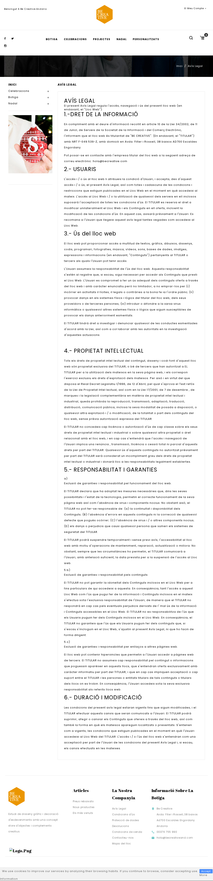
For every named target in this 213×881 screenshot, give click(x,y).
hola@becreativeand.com (175, 837)
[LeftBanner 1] (30, 144)
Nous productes (84, 807)
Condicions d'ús (123, 814)
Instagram (7, 46)
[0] (202, 38)
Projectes (101, 39)
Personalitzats (146, 39)
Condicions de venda (127, 832)
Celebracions (75, 39)
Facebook (7, 39)
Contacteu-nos (123, 837)
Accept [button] (206, 871)
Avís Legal (119, 808)
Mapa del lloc (121, 843)
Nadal (121, 39)
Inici (12, 85)
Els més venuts (83, 813)
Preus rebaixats (83, 801)
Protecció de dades (125, 820)
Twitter (14, 39)
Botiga (52, 39)
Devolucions (120, 826)
